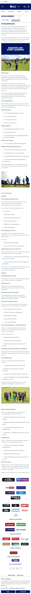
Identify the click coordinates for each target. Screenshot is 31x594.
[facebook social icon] (10, 568)
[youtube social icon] (13, 568)
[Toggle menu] (2, 6)
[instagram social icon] (17, 568)
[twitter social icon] (20, 568)
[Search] (24, 6)
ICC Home (5, 1)
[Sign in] (28, 6)
